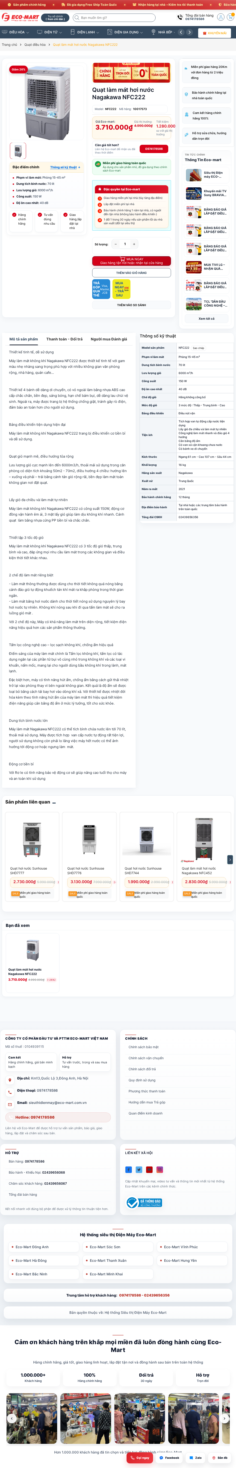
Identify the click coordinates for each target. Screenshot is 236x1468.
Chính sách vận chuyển (146, 1058)
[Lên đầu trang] (227, 1427)
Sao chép (198, 348)
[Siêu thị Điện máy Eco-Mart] (19, 17)
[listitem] (31, 1418)
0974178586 (194, 19)
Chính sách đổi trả (142, 1069)
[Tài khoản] (220, 17)
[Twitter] (139, 1169)
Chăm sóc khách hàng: (38, 1183)
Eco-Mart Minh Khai (106, 1274)
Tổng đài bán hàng (23, 1194)
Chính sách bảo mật (144, 1047)
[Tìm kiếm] (77, 18)
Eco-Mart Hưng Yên (180, 1260)
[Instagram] (159, 1169)
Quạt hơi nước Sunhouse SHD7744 (143, 870)
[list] (118, 1418)
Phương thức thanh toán (147, 1091)
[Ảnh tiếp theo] (224, 1418)
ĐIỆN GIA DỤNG (126, 32)
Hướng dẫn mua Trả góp (147, 1102)
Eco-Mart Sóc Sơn (105, 1247)
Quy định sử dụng (142, 1080)
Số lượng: (101, 244)
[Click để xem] (46, 103)
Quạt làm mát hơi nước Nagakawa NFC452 (199, 870)
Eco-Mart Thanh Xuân (108, 1260)
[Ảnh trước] (12, 1418)
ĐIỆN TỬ (51, 32)
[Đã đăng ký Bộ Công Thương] (143, 1203)
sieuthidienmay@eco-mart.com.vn (58, 1102)
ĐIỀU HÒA (17, 32)
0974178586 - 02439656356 (144, 1295)
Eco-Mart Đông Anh (32, 1247)
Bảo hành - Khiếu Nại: (37, 1172)
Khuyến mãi (217, 33)
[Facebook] (128, 1169)
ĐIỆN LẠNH (86, 32)
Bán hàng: (26, 1161)
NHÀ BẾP (165, 32)
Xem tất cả (207, 318)
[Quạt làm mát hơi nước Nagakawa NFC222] (32, 951)
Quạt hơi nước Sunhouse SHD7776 (85, 870)
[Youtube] (149, 1169)
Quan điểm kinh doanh (145, 1113)
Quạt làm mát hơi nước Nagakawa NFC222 (25, 972)
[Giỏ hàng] (230, 17)
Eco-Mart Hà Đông (31, 1260)
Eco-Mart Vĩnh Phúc (181, 1247)
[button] (65, 167)
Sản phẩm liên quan (27, 802)
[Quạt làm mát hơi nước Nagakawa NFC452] (204, 839)
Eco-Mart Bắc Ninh (31, 1274)
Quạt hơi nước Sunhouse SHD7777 (28, 870)
